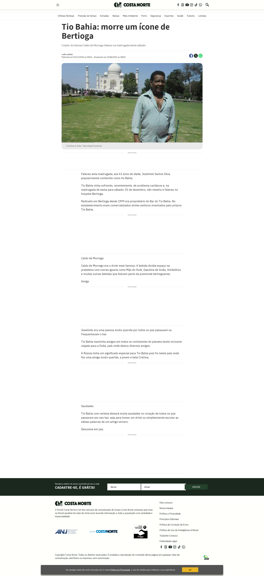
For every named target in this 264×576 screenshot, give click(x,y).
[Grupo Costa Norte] (104, 531)
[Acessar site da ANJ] (66, 531)
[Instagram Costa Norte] (191, 4)
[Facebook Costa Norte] (178, 4)
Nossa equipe (166, 508)
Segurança (155, 15)
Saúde (180, 15)
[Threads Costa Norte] (182, 4)
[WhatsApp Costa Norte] (200, 4)
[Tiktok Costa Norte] (196, 4)
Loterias (202, 15)
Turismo (191, 15)
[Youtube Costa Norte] (187, 4)
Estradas (104, 15)
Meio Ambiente (130, 15)
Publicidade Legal (168, 541)
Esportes (169, 15)
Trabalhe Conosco (169, 535)
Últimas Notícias (66, 15)
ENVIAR (196, 487)
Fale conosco (166, 502)
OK (190, 570)
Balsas (115, 15)
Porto (144, 15)
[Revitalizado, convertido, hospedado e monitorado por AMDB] (206, 557)
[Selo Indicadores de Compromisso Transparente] (141, 531)
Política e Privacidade (170, 513)
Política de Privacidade (120, 570)
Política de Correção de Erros (174, 524)
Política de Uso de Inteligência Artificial (179, 530)
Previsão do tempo (87, 15)
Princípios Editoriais (169, 519)
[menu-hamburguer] (57, 4)
